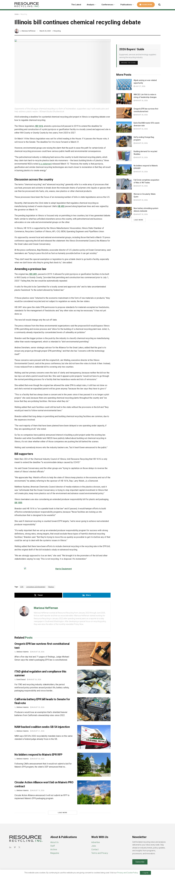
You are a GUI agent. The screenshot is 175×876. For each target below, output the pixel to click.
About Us (54, 842)
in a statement (45, 164)
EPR (21, 587)
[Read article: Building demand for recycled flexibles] (124, 155)
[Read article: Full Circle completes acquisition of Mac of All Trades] (124, 184)
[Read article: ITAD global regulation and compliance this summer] (94, 682)
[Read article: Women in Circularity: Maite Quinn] (124, 198)
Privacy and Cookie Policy (127, 873)
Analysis (90, 4)
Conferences (107, 4)
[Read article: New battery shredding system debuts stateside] (124, 212)
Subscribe (147, 5)
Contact (95, 849)
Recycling (23, 14)
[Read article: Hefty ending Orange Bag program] (124, 141)
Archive (53, 849)
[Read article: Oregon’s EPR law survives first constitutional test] (94, 654)
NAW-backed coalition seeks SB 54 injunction (42, 726)
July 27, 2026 (140, 86)
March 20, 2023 (45, 31)
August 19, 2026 (38, 790)
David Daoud (21, 679)
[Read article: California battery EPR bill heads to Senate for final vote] (94, 709)
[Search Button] (159, 4)
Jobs (93, 846)
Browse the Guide (128, 63)
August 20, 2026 (38, 759)
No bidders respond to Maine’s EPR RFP (38, 754)
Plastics (51, 587)
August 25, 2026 (38, 707)
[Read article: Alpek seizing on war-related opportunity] (124, 84)
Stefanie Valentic (23, 652)
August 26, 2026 (34, 679)
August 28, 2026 (38, 652)
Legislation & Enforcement (35, 587)
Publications (126, 4)
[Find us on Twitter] (19, 847)
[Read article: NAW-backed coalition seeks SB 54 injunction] (94, 737)
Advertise (95, 842)
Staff (52, 846)
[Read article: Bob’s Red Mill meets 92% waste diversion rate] (124, 127)
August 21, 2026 (38, 731)
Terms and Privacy (99, 853)
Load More (62, 812)
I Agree (145, 873)
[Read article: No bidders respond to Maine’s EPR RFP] (94, 765)
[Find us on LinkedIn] (10, 847)
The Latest (76, 4)
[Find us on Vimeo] (15, 847)
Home (16, 14)
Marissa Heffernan (28, 31)
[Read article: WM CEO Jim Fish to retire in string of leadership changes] (124, 98)
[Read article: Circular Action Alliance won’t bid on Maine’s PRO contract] (94, 792)
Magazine (54, 853)
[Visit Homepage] (27, 4)
